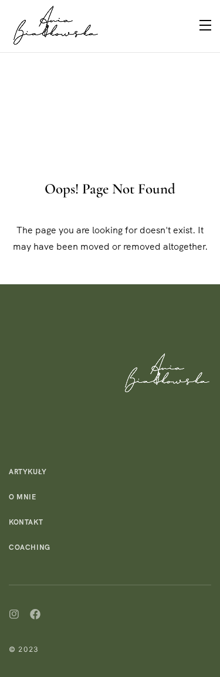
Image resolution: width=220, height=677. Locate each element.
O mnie (22, 497)
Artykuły (28, 472)
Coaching (29, 547)
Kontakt (26, 522)
